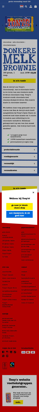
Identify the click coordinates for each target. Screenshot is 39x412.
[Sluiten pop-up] (33, 192)
